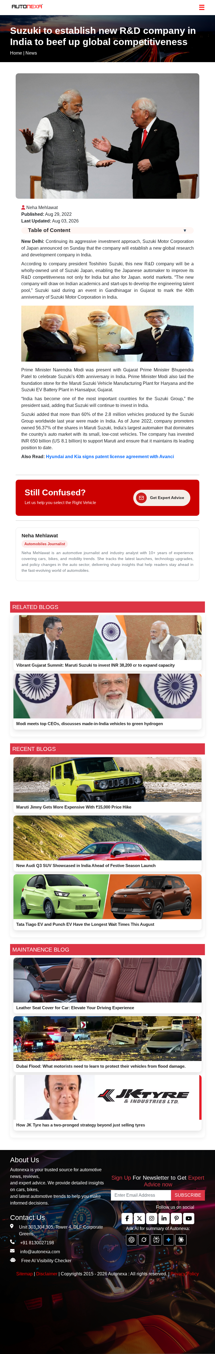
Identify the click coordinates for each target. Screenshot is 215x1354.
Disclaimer (47, 1273)
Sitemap (25, 1273)
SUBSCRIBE (188, 1195)
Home (16, 53)
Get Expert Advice (167, 497)
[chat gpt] (131, 1239)
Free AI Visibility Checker (46, 1260)
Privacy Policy (184, 1273)
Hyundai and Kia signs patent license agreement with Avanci (110, 456)
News (31, 53)
